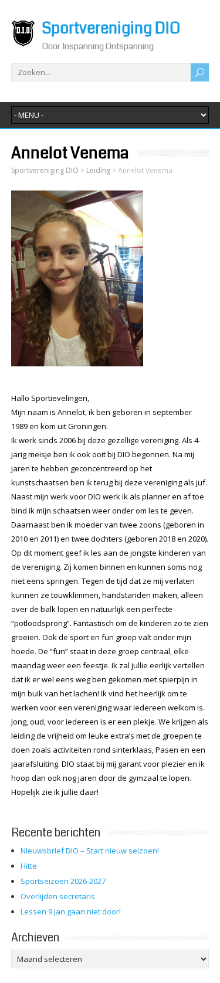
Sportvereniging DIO (111, 28)
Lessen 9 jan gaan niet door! (71, 911)
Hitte (29, 865)
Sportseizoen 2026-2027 (63, 881)
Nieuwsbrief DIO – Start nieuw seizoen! (90, 850)
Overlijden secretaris (58, 896)
